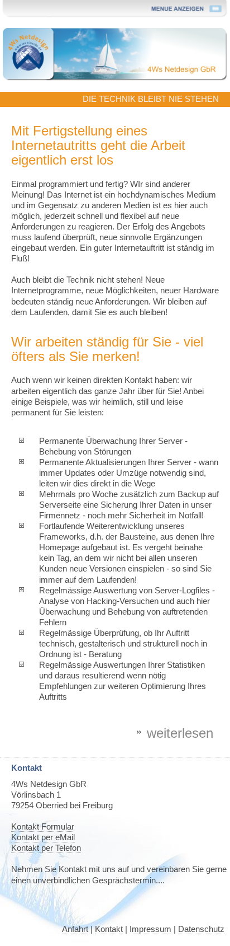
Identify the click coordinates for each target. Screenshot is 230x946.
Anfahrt (75, 929)
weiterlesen (180, 733)
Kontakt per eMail (43, 837)
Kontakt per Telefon (46, 848)
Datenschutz (201, 929)
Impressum (150, 929)
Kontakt (109, 929)
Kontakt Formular (42, 826)
